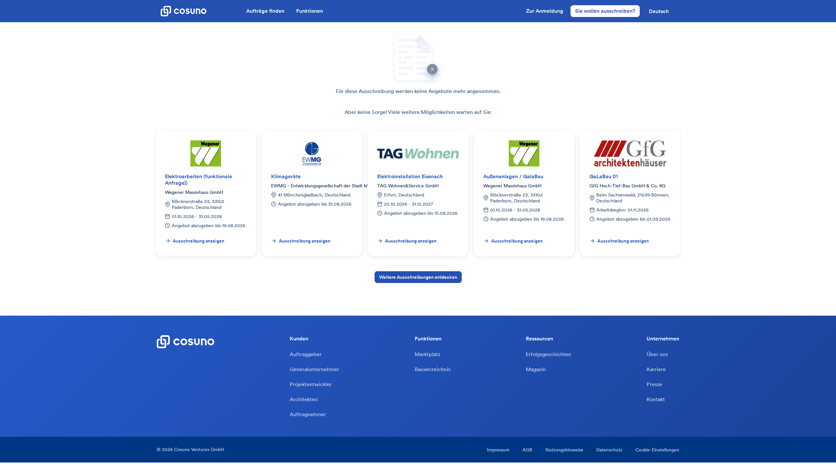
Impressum (498, 450)
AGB (527, 450)
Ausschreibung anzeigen (198, 241)
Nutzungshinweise (564, 450)
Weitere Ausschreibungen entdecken (418, 277)
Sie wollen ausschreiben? (605, 11)
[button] (659, 11)
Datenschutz (609, 450)
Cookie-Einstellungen (657, 450)
